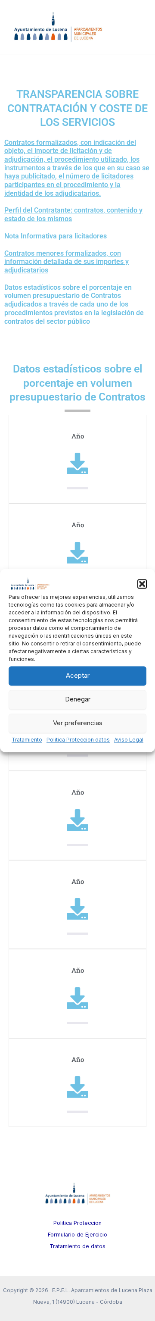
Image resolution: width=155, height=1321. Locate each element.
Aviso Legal (128, 739)
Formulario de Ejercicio (77, 1234)
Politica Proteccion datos (78, 739)
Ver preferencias (77, 723)
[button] (142, 583)
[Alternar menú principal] (136, 27)
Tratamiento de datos (77, 1246)
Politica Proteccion (77, 1223)
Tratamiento (27, 739)
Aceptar (78, 676)
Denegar (77, 699)
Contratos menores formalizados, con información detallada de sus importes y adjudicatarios (66, 261)
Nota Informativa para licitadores (55, 236)
